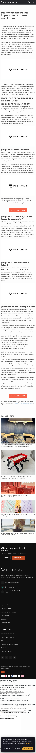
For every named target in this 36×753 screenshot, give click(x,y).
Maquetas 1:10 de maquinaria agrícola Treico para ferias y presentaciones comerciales (17, 477)
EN (6, 672)
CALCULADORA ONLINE (18, 210)
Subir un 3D (17, 558)
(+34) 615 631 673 (10, 587)
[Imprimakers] (11, 570)
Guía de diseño (5, 622)
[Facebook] (14, 657)
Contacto (6, 558)
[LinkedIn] (6, 657)
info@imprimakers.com (12, 582)
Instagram (29, 404)
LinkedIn (3, 406)
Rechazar (7, 749)
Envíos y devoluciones (7, 634)
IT (13, 672)
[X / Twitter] (10, 657)
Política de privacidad (7, 637)
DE (9, 672)
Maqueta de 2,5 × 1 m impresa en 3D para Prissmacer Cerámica (14, 496)
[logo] (9, 2)
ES (2, 672)
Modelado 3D (5, 615)
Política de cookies (6, 641)
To (25, 708)
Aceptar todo (28, 749)
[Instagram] (2, 657)
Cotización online (6, 608)
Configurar (17, 749)
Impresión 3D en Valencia (8, 612)
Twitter (23, 404)
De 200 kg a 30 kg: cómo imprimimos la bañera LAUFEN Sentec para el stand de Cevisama (16, 445)
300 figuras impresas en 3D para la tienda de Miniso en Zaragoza (18, 515)
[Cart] (29, 2)
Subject (26, 713)
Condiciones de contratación (9, 644)
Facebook (17, 404)
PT (20, 672)
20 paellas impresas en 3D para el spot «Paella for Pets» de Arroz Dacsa (17, 534)
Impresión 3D (5, 605)
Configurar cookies (6, 651)
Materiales (4, 619)
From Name (27, 710)
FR (16, 672)
